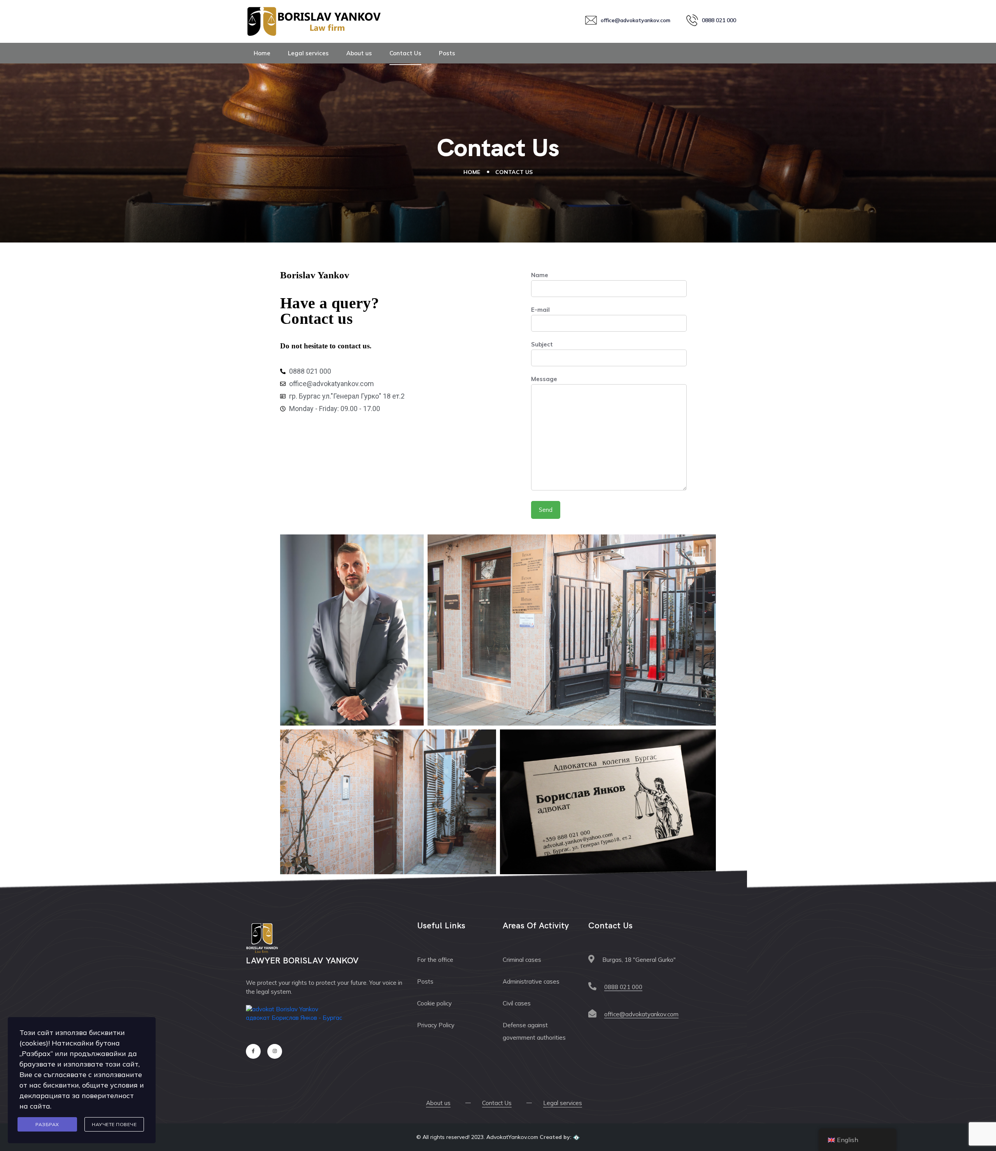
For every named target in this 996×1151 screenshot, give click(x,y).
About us (359, 53)
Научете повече (114, 1124)
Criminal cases (522, 959)
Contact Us (405, 53)
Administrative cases (531, 981)
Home (262, 53)
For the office (435, 959)
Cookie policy (434, 1003)
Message (544, 379)
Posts (447, 53)
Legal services (308, 53)
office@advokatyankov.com (641, 1014)
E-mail (540, 309)
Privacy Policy (435, 1025)
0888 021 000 (623, 987)
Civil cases (517, 1003)
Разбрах (47, 1124)
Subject (542, 344)
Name (539, 275)
